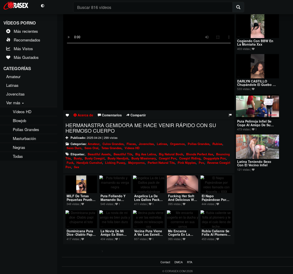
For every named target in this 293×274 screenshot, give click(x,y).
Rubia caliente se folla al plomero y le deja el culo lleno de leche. (216, 236)
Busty (78, 158)
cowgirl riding (190, 158)
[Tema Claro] (42, 5)
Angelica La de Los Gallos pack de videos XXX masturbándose (147, 201)
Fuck (70, 162)
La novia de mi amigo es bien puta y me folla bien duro (112, 236)
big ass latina (145, 154)
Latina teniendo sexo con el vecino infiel (254, 163)
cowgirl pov (167, 158)
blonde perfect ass (199, 154)
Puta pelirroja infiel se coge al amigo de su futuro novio (254, 125)
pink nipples (187, 162)
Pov (201, 162)
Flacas (131, 144)
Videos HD (132, 148)
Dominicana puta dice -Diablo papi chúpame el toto (80, 234)
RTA (189, 262)
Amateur (94, 144)
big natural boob (171, 154)
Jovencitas (146, 144)
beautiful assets (99, 154)
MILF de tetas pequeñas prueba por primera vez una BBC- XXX (80, 201)
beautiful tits (123, 154)
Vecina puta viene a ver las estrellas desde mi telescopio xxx (148, 236)
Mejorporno (136, 162)
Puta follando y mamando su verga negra (112, 199)
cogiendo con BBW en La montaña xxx (255, 42)
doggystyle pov (214, 158)
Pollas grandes (198, 144)
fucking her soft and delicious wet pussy (182, 199)
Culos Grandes (113, 144)
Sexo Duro (74, 148)
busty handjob (118, 158)
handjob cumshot (89, 162)
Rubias (217, 144)
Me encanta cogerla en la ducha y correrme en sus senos (182, 236)
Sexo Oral (91, 148)
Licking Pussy (115, 162)
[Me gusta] (67, 115)
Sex (76, 167)
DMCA (178, 262)
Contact (165, 262)
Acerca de (85, 115)
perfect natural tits (161, 162)
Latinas (162, 144)
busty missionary (143, 158)
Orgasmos (177, 144)
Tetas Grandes (111, 148)
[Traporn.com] (18, 5)
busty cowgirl (95, 158)
